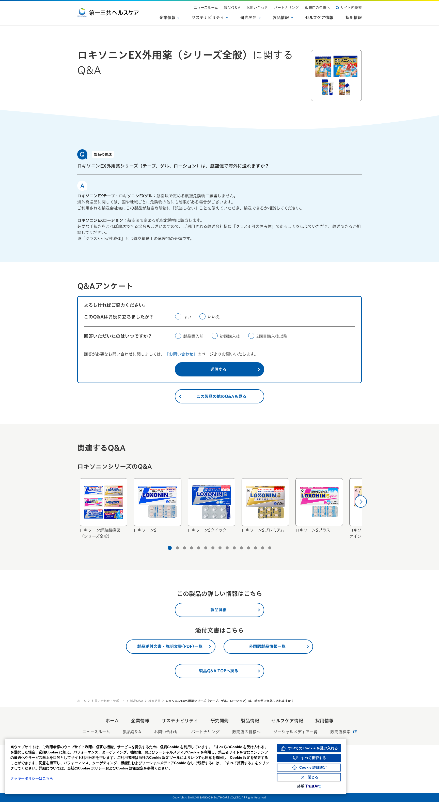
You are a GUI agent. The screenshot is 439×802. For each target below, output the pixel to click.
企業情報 (167, 18)
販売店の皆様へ (317, 7)
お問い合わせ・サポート (108, 700)
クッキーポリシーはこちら (31, 778)
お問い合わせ (257, 7)
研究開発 (248, 18)
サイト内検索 (351, 7)
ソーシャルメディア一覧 (295, 732)
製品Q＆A (232, 7)
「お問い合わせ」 (181, 354)
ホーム (81, 700)
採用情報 (354, 18)
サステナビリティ (208, 18)
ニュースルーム (206, 7)
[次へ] (361, 501)
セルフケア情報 (319, 18)
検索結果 (154, 700)
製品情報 (281, 18)
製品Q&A (136, 700)
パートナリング (286, 7)
